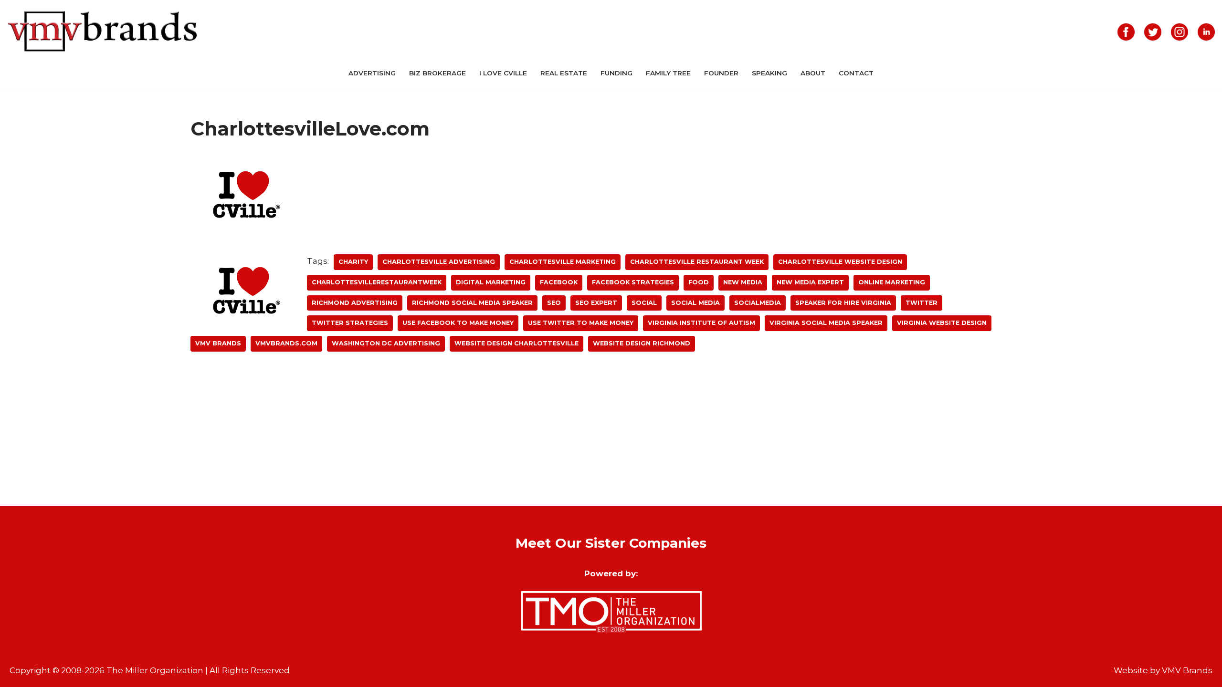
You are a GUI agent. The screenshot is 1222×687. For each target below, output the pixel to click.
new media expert (810, 282)
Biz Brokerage (437, 73)
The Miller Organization (154, 670)
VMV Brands (1187, 670)
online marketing (891, 282)
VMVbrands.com (286, 343)
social (644, 302)
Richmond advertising (355, 302)
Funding (616, 73)
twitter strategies (350, 322)
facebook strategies (633, 282)
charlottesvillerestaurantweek (377, 282)
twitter (922, 302)
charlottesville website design (840, 261)
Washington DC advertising (386, 343)
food (698, 282)
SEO (554, 302)
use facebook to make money (458, 322)
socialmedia (757, 302)
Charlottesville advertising (438, 261)
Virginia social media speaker (826, 322)
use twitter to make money (580, 322)
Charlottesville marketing (562, 261)
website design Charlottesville (516, 343)
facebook (559, 282)
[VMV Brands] (102, 32)
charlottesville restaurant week (697, 261)
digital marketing (491, 282)
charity (353, 261)
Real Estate (563, 73)
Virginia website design (942, 322)
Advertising (372, 73)
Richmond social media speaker (472, 302)
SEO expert (596, 302)
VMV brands (218, 343)
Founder (721, 73)
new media (742, 282)
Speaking (769, 73)
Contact (856, 73)
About (813, 73)
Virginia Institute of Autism (701, 322)
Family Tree (668, 73)
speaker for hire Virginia (843, 302)
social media (695, 302)
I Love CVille (503, 73)
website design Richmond (641, 343)
